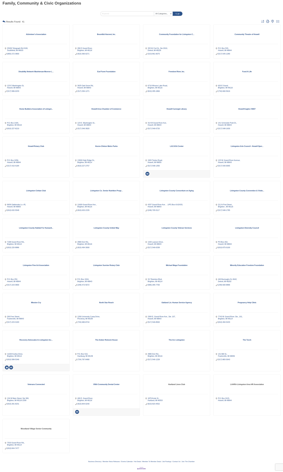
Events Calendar (127, 461)
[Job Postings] (7, 369)
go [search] (179, 14)
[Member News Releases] (147, 175)
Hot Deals (137, 461)
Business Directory (94, 461)
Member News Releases (111, 461)
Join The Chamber (188, 461)
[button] (4, 22)
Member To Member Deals (151, 461)
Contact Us (176, 461)
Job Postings (166, 461)
